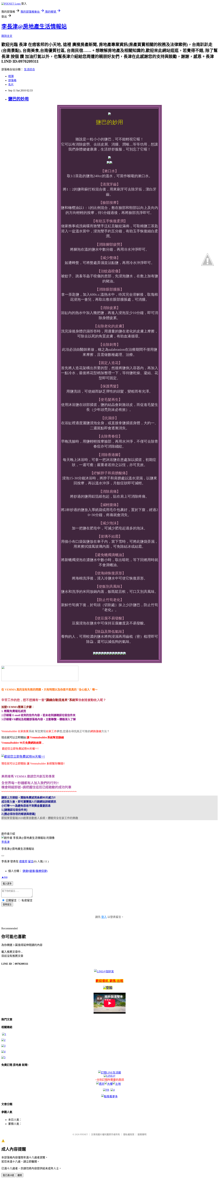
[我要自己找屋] (3, 1045)
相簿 (11, 76)
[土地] (117, 1083)
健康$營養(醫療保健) (35, 871)
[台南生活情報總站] (109, 1072)
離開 (19, 1175)
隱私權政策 (128, 1134)
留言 (31, 861)
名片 (11, 84)
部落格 (12, 80)
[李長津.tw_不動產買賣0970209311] (3, 1057)
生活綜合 (29, 69)
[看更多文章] (3, 1051)
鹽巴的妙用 (18, 99)
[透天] (100, 1083)
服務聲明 (142, 1134)
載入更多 (7, 883)
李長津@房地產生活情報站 (34, 26)
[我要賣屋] (3, 1039)
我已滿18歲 (8, 1175)
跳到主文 (6, 36)
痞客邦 (23, 861)
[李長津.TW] (109, 1096)
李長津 (5, 842)
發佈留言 (7, 904)
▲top (4, 877)
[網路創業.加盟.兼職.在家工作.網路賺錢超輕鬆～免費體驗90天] (39, 680)
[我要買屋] (4, 1034)
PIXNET (84, 1134)
